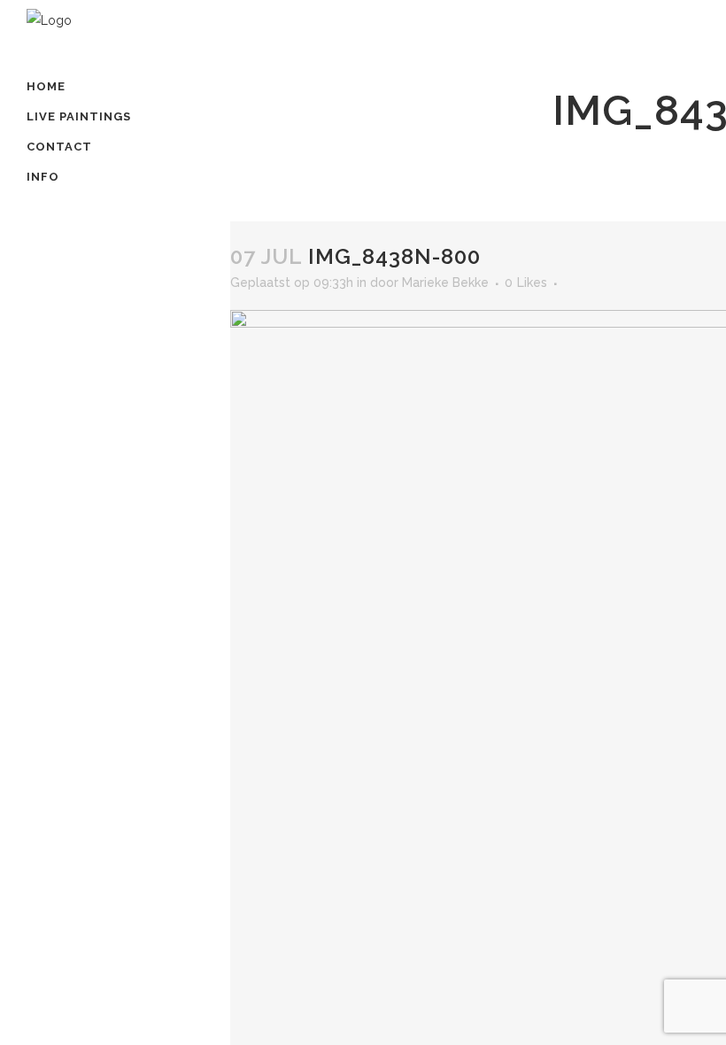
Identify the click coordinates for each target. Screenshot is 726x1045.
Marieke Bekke (445, 282)
